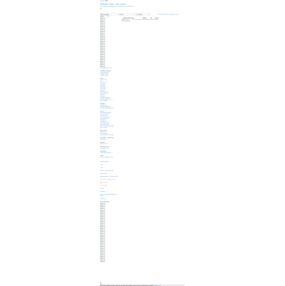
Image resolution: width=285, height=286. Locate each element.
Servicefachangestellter (105, 112)
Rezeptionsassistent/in (105, 106)
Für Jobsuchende (162, 14)
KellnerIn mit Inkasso (105, 117)
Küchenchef (103, 82)
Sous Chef (102, 84)
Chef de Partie (103, 79)
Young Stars (104, 182)
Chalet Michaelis (147, 19)
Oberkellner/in (103, 121)
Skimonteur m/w (104, 143)
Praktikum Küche (104, 73)
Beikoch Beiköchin (104, 93)
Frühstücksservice (104, 124)
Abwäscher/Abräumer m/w (106, 99)
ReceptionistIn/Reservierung (106, 108)
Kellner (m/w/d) (103, 127)
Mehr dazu (158, 285)
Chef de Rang (103, 115)
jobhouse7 (102, 0)
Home (101, 164)
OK (155, 285)
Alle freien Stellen (104, 161)
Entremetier (103, 88)
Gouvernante (103, 131)
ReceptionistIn (103, 105)
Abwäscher (102, 85)
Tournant (102, 94)
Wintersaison (126, 19)
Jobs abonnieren (126, 21)
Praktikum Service (104, 75)
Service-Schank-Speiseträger (107, 126)
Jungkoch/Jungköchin (105, 97)
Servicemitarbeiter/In (105, 123)
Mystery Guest (103, 173)
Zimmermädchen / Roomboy (107, 134)
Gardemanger (103, 91)
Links (101, 167)
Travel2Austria (103, 185)
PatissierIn (102, 96)
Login (177, 14)
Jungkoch (102, 90)
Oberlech (153, 19)
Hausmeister (103, 139)
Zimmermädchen (104, 133)
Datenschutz (103, 198)
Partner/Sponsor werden (106, 68)
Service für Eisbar (104, 118)
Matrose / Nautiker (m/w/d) (106, 157)
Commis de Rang (104, 114)
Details (156, 19)
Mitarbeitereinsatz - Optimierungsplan (109, 176)
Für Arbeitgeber (171, 14)
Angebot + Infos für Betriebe (106, 170)
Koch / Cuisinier (104, 100)
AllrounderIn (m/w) (104, 148)
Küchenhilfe (103, 87)
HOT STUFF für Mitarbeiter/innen (108, 179)
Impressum (102, 191)
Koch (101, 81)
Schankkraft (103, 120)
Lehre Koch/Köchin (104, 72)
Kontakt (102, 188)
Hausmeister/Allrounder (105, 152)
